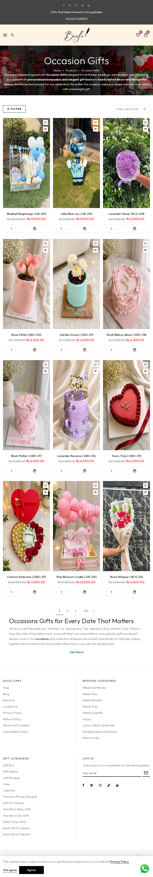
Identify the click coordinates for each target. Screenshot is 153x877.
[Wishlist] (45, 122)
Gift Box (8, 765)
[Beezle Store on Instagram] (76, 5)
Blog (6, 694)
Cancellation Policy (15, 732)
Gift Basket (10, 771)
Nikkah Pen (89, 694)
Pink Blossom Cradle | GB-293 (76, 577)
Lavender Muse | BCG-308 (126, 214)
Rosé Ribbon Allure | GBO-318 (126, 335)
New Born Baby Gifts (17, 809)
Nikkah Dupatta (92, 713)
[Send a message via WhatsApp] (144, 868)
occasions (42, 639)
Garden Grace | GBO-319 (76, 335)
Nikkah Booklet (92, 700)
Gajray (86, 719)
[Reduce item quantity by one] (6, 229)
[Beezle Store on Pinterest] (70, 5)
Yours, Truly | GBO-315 (126, 456)
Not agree (10, 870)
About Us (9, 700)
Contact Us (10, 706)
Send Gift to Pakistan (16, 834)
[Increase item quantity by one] (16, 229)
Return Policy (12, 719)
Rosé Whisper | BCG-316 (126, 577)
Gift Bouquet (11, 778)
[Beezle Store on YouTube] (89, 5)
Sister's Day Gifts (14, 822)
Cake (6, 784)
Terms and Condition (16, 725)
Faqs (6, 687)
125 (86, 611)
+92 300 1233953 (76, 19)
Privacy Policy (12, 713)
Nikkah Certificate (94, 687)
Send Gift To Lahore (16, 828)
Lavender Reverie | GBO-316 (76, 456)
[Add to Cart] (34, 229)
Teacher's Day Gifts (16, 815)
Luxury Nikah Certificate (98, 725)
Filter (16, 108)
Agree (31, 870)
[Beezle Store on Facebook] (64, 5)
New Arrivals (90, 738)
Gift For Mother (13, 803)
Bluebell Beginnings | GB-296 (26, 214)
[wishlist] (138, 35)
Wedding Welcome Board (99, 732)
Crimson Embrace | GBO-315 (26, 577)
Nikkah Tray (90, 706)
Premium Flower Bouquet (20, 796)
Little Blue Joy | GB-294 (76, 214)
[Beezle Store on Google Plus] (82, 5)
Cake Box (9, 790)
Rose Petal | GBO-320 (26, 335)
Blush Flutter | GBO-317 (26, 456)
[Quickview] (45, 129)
